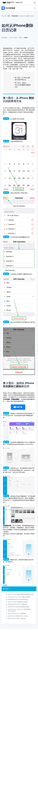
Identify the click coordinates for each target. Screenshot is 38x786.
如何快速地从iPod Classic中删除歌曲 (17, 604)
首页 (8, 16)
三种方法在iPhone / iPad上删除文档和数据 (19, 597)
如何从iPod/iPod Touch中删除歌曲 (17, 613)
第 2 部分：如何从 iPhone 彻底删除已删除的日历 (23, 85)
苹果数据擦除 (14, 16)
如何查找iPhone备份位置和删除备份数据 (18, 606)
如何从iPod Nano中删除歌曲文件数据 (17, 602)
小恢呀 (26, 37)
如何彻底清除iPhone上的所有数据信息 (18, 599)
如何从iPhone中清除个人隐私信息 (17, 618)
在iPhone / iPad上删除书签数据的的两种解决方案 (21, 594)
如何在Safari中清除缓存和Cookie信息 (18, 616)
